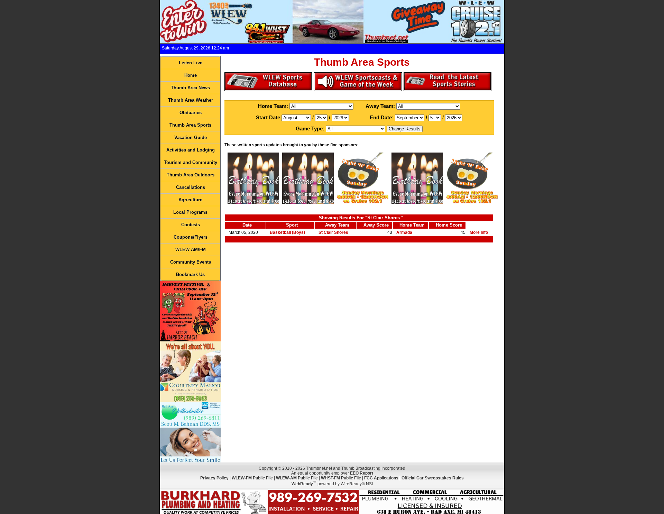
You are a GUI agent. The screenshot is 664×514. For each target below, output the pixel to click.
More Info (479, 232)
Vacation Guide (190, 137)
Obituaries (190, 112)
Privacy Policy (214, 478)
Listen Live (190, 62)
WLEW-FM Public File (252, 478)
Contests (190, 224)
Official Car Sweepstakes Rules (433, 478)
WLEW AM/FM (190, 249)
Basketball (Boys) (287, 232)
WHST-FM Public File (341, 478)
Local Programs (190, 212)
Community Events (190, 262)
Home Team (412, 225)
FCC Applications (381, 478)
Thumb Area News (190, 87)
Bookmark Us (190, 274)
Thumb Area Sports (190, 125)
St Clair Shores (333, 232)
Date (247, 225)
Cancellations (190, 187)
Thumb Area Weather (190, 100)
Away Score (376, 225)
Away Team (337, 225)
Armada (404, 232)
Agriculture (190, 199)
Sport (292, 225)
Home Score (449, 225)
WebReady (302, 483)
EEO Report (361, 473)
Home (190, 75)
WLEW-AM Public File (297, 478)
